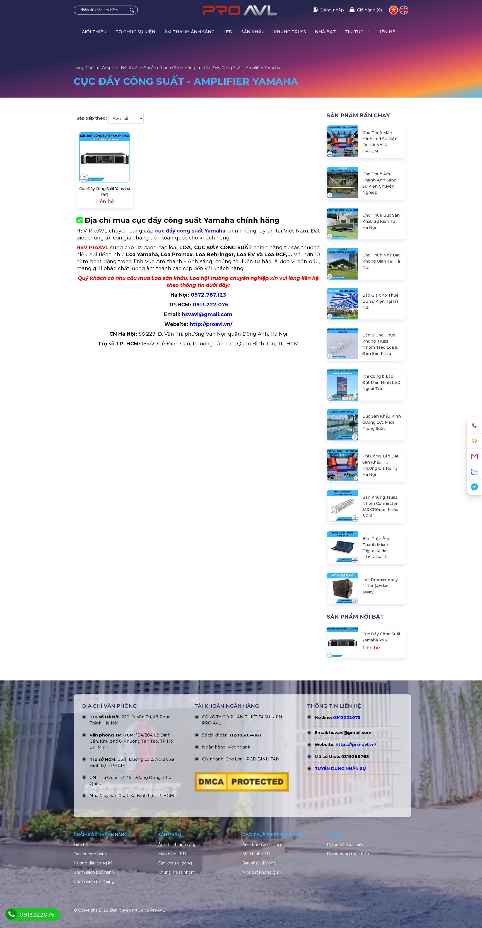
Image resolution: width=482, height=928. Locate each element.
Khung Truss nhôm (176, 872)
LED (227, 31)
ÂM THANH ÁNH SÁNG (189, 31)
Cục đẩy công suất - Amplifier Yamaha (242, 67)
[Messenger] (474, 487)
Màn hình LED (172, 853)
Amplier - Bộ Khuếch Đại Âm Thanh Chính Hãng (148, 67)
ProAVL (157, 910)
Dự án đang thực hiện (348, 853)
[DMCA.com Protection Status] (241, 783)
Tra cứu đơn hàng (90, 853)
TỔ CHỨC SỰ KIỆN (135, 31)
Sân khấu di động (175, 863)
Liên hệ (81, 844)
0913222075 (346, 717)
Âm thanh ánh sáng (177, 844)
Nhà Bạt (325, 31)
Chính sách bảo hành (94, 872)
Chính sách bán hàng (94, 881)
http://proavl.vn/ (211, 324)
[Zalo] (474, 471)
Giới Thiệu (94, 31)
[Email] (474, 456)
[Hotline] (474, 425)
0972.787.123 (208, 295)
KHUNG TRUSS (290, 31)
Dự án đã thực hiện (345, 844)
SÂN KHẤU (253, 31)
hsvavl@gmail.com (207, 314)
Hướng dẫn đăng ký (93, 863)
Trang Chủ (83, 67)
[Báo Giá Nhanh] (474, 441)
